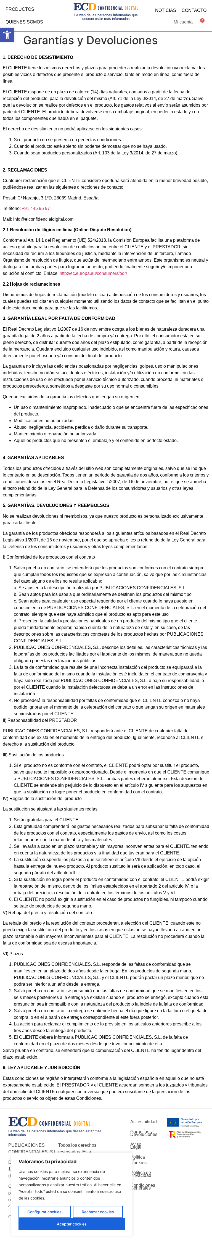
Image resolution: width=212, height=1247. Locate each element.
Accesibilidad (139, 1121)
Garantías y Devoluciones (139, 1133)
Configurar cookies (44, 1211)
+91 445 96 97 (36, 208)
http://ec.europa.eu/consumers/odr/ (93, 273)
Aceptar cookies (72, 1224)
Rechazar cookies (98, 1211)
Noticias (165, 10)
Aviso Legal (135, 1145)
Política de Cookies (138, 1160)
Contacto (194, 10)
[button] (7, 35)
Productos (20, 9)
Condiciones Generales (139, 1186)
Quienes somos (24, 22)
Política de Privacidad (139, 1174)
